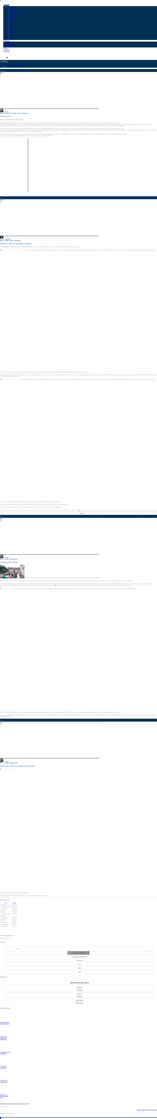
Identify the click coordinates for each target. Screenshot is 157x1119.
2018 (11, 33)
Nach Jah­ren (10, 20)
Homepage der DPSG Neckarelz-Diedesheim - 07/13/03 (14, 1103)
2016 (11, 36)
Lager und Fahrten (11, 7)
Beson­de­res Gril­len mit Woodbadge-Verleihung (15, 243)
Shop (6, 48)
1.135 (2, 518)
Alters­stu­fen (10, 42)
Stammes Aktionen (21, 65)
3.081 (2, 72)
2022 (11, 27)
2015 (11, 37)
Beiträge (7, 5)
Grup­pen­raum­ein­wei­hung (8, 562)
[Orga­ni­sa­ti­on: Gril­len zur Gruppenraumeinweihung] (49, 757)
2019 (11, 31)
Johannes (8, 239)
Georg (7, 111)
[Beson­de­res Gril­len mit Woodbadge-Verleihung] (49, 235)
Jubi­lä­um (12, 18)
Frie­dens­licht (13, 12)
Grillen (15, 113)
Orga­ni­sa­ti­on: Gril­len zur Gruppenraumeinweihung (17, 766)
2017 (11, 34)
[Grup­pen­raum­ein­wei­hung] (49, 554)
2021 (11, 29)
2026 (11, 21)
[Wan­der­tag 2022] (49, 108)
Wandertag (25, 113)
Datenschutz (10, 1113)
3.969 (2, 200)
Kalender (7, 51)
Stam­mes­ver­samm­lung (15, 15)
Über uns (7, 40)
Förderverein (8, 113)
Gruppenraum (13, 559)
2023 (11, 26)
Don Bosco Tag (14, 9)
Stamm (8, 43)
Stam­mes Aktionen (11, 8)
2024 (11, 24)
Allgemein (11, 65)
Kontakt (7, 50)
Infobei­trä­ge (10, 39)
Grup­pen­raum (10, 46)
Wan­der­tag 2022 (5, 116)
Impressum (3, 1113)
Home (4, 65)
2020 (11, 30)
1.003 (2, 722)
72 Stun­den (13, 17)
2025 (11, 23)
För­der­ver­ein (10, 45)
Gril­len (11, 11)
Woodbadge (17, 240)
